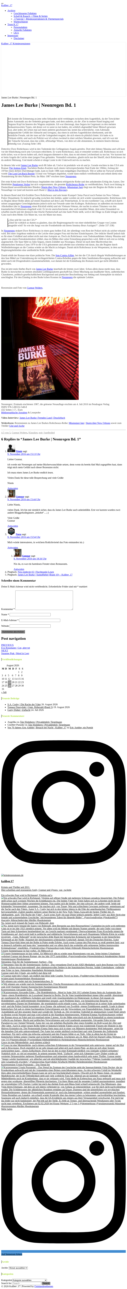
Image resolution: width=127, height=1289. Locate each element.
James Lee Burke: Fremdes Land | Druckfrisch (42, 418)
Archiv (4, 1267)
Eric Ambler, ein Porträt (81, 727)
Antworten (12, 488)
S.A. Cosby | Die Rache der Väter (24, 704)
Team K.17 (12, 24)
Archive (11, 10)
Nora (6, 113)
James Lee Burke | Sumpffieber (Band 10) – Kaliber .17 (45, 574)
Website (5, 626)
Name (5, 614)
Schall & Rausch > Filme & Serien (31, 16)
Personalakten (20, 27)
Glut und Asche (16, 426)
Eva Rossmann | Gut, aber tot (15, 646)
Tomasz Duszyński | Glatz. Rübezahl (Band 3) (30, 707)
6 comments (42, 113)
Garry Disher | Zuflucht (18, 710)
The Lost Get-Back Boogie (21, 173)
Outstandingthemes (43, 1286)
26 (9, 685)
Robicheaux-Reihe (75, 184)
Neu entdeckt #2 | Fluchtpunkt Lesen (36, 572)
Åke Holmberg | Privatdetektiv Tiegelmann (41, 722)
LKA (16, 32)
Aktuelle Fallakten (23, 30)
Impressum (12, 35)
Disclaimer (19, 38)
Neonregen (70, 176)
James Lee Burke (29, 165)
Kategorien (6, 1280)
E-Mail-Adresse (10, 620)
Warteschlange (21, 21)
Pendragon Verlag (21, 184)
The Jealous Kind (17, 168)
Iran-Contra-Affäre (65, 255)
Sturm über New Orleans (54, 187)
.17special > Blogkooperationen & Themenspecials (39, 19)
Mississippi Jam (75, 187)
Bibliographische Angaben (14, 412)
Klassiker (32, 432)
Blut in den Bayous (57, 190)
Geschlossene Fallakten (25, 13)
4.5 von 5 (6, 432)
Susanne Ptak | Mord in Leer (15, 652)
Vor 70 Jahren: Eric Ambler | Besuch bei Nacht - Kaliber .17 (36, 727)
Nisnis (19, 451)
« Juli (4, 692)
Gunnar (20, 496)
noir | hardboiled (47, 432)
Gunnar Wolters (34, 287)
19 (9, 682)
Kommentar (8, 609)
